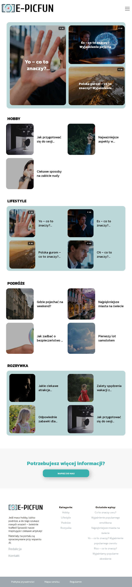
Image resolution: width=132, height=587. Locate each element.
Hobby (13, 118)
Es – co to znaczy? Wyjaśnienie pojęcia (95, 45)
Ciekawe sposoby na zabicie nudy (49, 173)
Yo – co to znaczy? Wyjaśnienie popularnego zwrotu (36, 65)
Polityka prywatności (22, 582)
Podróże (16, 283)
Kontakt (14, 556)
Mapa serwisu (52, 582)
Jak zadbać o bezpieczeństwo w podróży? (50, 338)
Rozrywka (17, 365)
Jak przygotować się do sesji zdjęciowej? (49, 139)
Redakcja (15, 549)
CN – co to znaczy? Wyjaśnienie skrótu (105, 254)
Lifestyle (16, 201)
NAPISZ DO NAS (66, 473)
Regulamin (76, 582)
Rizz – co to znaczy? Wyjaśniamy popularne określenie (105, 553)
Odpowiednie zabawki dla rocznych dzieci (49, 419)
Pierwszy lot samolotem (107, 338)
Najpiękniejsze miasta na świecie (111, 304)
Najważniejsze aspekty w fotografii (108, 139)
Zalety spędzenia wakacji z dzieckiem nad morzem (109, 388)
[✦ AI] (63, 104)
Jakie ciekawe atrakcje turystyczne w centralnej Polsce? (48, 388)
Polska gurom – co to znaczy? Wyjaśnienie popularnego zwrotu (95, 86)
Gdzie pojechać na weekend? (50, 304)
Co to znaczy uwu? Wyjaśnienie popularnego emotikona (105, 517)
